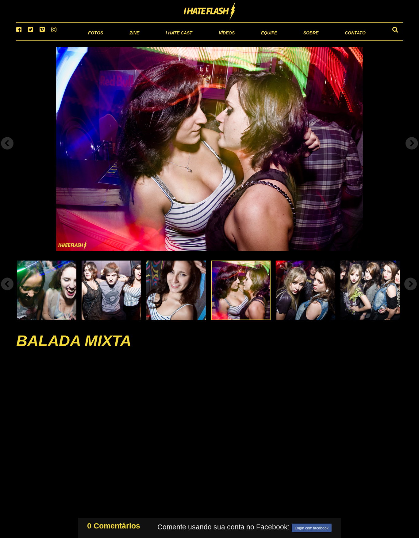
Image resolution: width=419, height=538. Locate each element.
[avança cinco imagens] (7, 291)
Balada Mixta (73, 348)
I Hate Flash (210, 11)
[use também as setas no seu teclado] (7, 151)
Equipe (251, 40)
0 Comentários (113, 524)
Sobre (299, 40)
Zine (94, 40)
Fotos (53, 40)
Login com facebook (312, 527)
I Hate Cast (146, 40)
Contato (349, 40)
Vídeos (203, 40)
